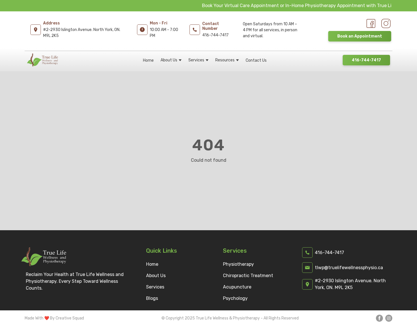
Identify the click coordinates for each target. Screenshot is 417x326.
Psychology (235, 298)
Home (148, 60)
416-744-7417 (366, 60)
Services (196, 60)
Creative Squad (70, 318)
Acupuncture (237, 287)
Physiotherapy (238, 264)
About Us (169, 60)
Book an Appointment (359, 36)
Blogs (152, 298)
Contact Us (256, 60)
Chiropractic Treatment (248, 275)
